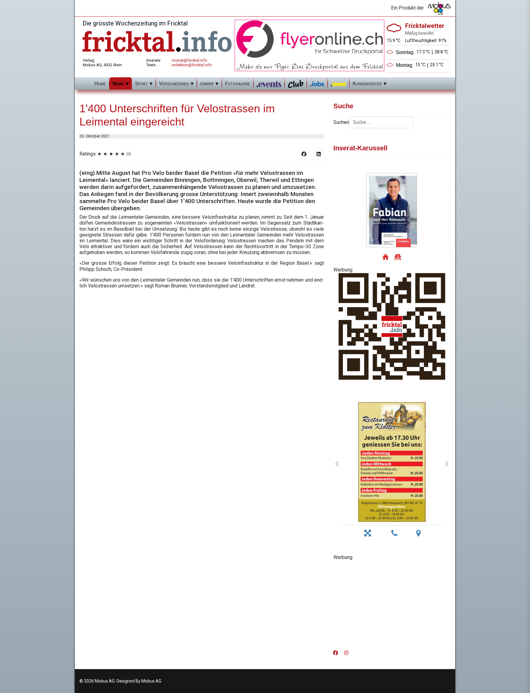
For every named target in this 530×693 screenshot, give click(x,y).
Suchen (341, 122)
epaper (206, 83)
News (118, 83)
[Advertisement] (391, 603)
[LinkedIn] (318, 154)
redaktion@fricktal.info (192, 65)
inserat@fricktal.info (189, 60)
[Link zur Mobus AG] (439, 8)
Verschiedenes (174, 83)
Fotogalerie (237, 83)
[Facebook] (304, 154)
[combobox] (381, 122)
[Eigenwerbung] (309, 45)
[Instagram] (346, 653)
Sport (141, 83)
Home (100, 83)
